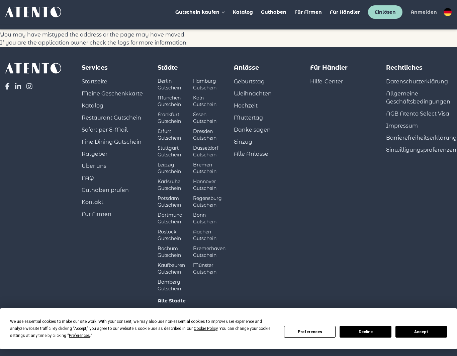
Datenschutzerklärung (417, 81)
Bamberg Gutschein (169, 285)
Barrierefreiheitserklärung (421, 138)
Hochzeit (246, 105)
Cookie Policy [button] (205, 328)
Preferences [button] (79, 335)
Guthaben (273, 12)
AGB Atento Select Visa (417, 114)
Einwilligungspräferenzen (421, 150)
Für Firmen (308, 12)
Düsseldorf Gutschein (205, 151)
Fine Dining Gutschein (112, 142)
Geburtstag (249, 81)
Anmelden (423, 12)
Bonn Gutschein (204, 218)
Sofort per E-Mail (105, 130)
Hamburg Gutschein (204, 84)
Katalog (243, 12)
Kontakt (92, 202)
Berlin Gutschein (169, 84)
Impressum (402, 126)
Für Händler (345, 12)
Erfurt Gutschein (169, 134)
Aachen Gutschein (204, 235)
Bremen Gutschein (204, 168)
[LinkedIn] (18, 86)
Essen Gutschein (204, 118)
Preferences (310, 332)
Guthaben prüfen (105, 190)
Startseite (94, 81)
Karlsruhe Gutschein (169, 185)
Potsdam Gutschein (169, 201)
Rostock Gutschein (169, 235)
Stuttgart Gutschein (169, 151)
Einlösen (385, 12)
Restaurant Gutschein (111, 118)
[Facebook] (7, 86)
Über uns (94, 166)
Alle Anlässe (251, 154)
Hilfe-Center (326, 81)
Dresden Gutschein (204, 134)
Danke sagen (252, 130)
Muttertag (248, 118)
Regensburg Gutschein (207, 201)
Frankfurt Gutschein (169, 118)
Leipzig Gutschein (169, 168)
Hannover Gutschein (204, 185)
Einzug (243, 142)
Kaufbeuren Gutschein (171, 268)
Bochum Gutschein (169, 251)
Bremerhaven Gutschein (209, 251)
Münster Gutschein (204, 268)
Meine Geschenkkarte (112, 93)
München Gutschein (169, 101)
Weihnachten (253, 93)
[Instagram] (29, 86)
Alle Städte (172, 301)
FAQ (88, 178)
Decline (366, 332)
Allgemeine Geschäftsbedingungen (418, 97)
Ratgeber (94, 154)
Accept (421, 332)
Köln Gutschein (204, 101)
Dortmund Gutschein (170, 218)
